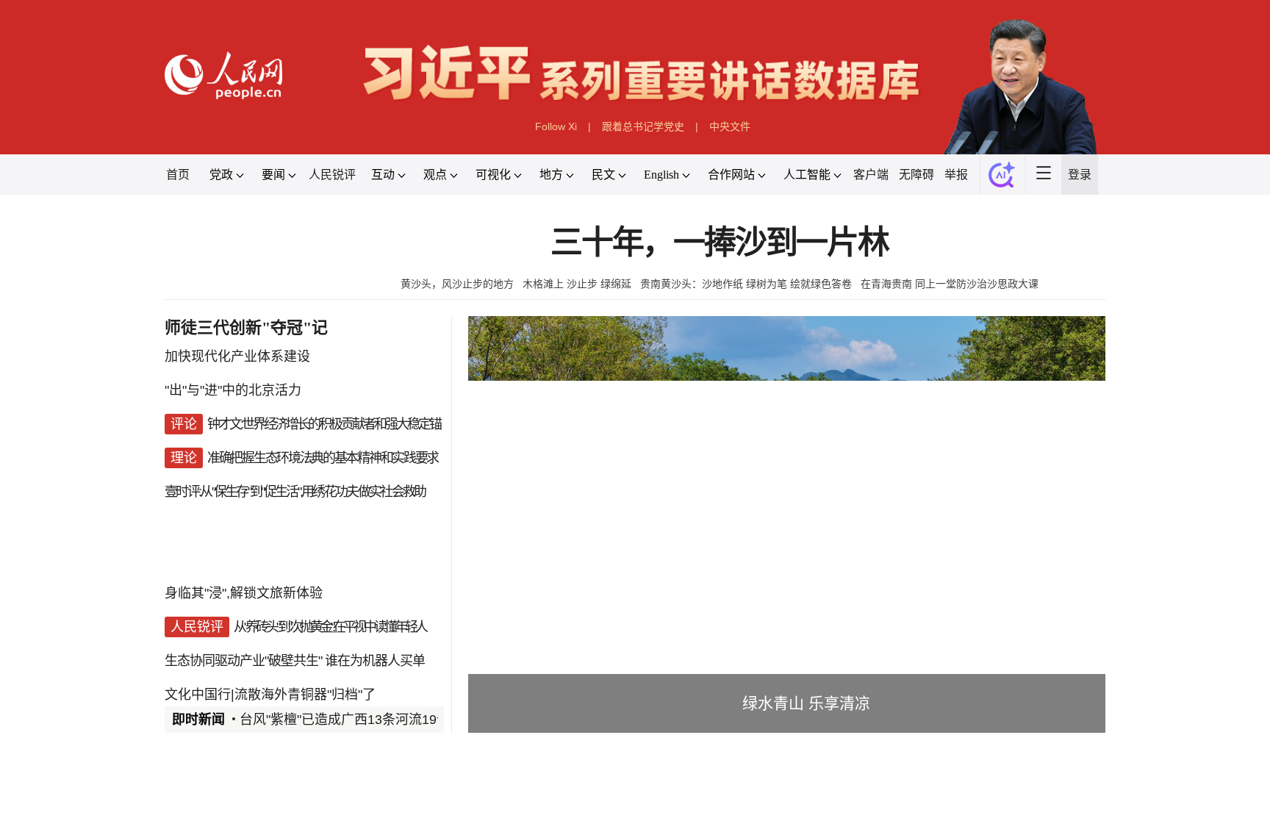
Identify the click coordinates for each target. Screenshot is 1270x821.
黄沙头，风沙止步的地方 (457, 284)
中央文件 (729, 126)
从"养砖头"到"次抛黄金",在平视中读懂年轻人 (330, 627)
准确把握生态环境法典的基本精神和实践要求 (322, 458)
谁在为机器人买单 (375, 660)
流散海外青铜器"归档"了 (305, 694)
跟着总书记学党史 (643, 126)
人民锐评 (332, 174)
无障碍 (916, 174)
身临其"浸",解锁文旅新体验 (244, 593)
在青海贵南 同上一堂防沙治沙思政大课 (949, 284)
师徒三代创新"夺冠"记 (246, 327)
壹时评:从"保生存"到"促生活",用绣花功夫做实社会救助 (295, 491)
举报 (956, 174)
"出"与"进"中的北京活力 (233, 390)
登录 (1079, 174)
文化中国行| (199, 694)
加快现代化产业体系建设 (237, 356)
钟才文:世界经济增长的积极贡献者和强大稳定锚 (323, 424)
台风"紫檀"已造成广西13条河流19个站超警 (364, 719)
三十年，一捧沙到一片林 (719, 243)
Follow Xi (556, 126)
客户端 (871, 174)
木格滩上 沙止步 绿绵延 (577, 284)
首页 (178, 174)
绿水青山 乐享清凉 (806, 703)
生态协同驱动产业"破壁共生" (243, 660)
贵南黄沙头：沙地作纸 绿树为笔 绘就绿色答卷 (746, 284)
